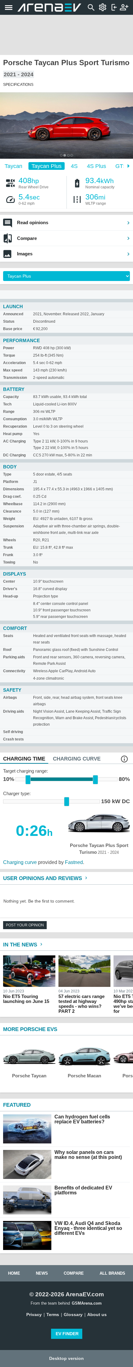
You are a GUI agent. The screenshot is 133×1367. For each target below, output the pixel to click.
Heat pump (12, 434)
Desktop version (66, 1358)
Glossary (73, 1314)
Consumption (15, 419)
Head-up (10, 596)
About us (97, 1314)
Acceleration (14, 363)
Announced (13, 314)
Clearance (12, 511)
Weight (9, 519)
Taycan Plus (47, 166)
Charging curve (20, 862)
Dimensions (13, 489)
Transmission (15, 377)
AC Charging (14, 441)
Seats (8, 636)
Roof (7, 650)
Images (24, 253)
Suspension (13, 526)
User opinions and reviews (43, 878)
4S (74, 166)
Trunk (8, 547)
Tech (7, 404)
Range (9, 411)
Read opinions (32, 222)
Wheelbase (13, 504)
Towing (9, 562)
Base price (12, 329)
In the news (21, 945)
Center (9, 581)
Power (8, 348)
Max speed (12, 370)
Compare (27, 238)
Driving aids (13, 711)
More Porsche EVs (30, 1029)
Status (9, 321)
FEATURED (17, 1105)
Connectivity (14, 671)
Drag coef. (12, 496)
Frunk (8, 555)
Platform (10, 482)
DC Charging (14, 455)
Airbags (10, 697)
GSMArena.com (87, 1303)
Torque (9, 355)
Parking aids (14, 657)
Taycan (13, 166)
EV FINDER (67, 1333)
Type (7, 474)
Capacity (11, 397)
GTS (121, 166)
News (42, 1273)
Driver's (10, 589)
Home (14, 1273)
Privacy (34, 1314)
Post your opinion (25, 925)
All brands (112, 1273)
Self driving (13, 732)
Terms (52, 1314)
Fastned (74, 862)
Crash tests (13, 739)
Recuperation (15, 426)
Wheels (9, 540)
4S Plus (96, 166)
